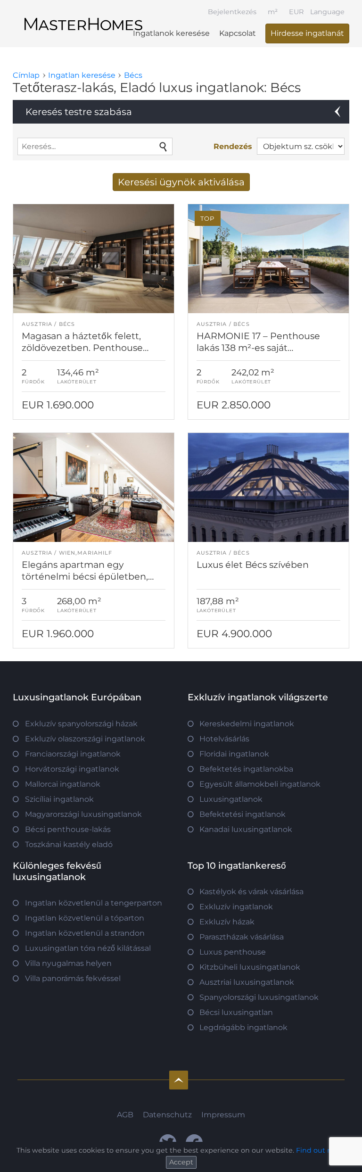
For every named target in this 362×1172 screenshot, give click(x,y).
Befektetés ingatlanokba (246, 769)
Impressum (223, 1114)
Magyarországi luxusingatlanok (83, 814)
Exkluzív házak (227, 921)
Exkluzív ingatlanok (236, 906)
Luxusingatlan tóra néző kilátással (88, 948)
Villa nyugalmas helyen (68, 963)
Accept (181, 1162)
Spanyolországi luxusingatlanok (259, 997)
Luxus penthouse (232, 952)
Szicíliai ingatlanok (59, 799)
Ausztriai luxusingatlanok (246, 982)
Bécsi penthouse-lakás (68, 829)
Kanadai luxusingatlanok (245, 829)
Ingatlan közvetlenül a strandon (85, 933)
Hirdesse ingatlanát (307, 33)
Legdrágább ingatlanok (243, 1027)
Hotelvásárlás (224, 738)
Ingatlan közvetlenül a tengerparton (93, 902)
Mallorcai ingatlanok (62, 784)
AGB (125, 1114)
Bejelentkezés (232, 12)
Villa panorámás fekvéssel (73, 978)
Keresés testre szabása (78, 111)
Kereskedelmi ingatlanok (246, 723)
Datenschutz (167, 1114)
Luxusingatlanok (231, 799)
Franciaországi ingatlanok (73, 753)
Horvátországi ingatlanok (72, 769)
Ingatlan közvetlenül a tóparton (84, 918)
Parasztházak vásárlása (241, 936)
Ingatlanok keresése (171, 33)
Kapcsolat (237, 33)
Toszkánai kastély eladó (69, 844)
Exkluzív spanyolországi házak (81, 723)
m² (273, 12)
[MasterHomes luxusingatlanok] (83, 16)
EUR (296, 12)
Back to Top (178, 1080)
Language (327, 12)
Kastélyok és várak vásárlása (251, 891)
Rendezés (233, 146)
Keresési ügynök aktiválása (181, 182)
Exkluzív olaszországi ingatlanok (85, 738)
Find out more (321, 1150)
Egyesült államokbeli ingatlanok (260, 784)
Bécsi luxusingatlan (236, 1012)
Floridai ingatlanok (234, 753)
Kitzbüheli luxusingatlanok (249, 967)
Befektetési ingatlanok (242, 814)
